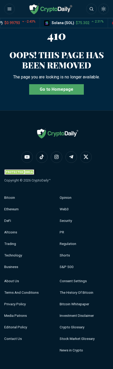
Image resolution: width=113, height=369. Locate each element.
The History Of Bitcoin (76, 293)
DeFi (7, 221)
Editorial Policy (15, 327)
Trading (10, 244)
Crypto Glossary (72, 327)
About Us (11, 281)
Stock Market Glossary (77, 339)
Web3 (64, 209)
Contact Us (13, 339)
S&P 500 (67, 267)
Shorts (65, 255)
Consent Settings (73, 281)
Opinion (65, 198)
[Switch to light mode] (103, 9)
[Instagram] (56, 157)
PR (62, 232)
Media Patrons (15, 316)
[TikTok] (42, 157)
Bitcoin (9, 198)
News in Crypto (71, 350)
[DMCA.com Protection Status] (20, 172)
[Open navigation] (9, 9)
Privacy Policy (15, 304)
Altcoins (10, 232)
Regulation (68, 244)
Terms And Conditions (21, 293)
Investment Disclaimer (77, 316)
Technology (13, 255)
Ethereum (11, 209)
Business (11, 267)
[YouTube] (27, 157)
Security (66, 221)
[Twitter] (86, 157)
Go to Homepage (56, 89)
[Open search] (91, 9)
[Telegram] (71, 157)
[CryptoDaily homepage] (50, 8)
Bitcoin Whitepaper (74, 304)
